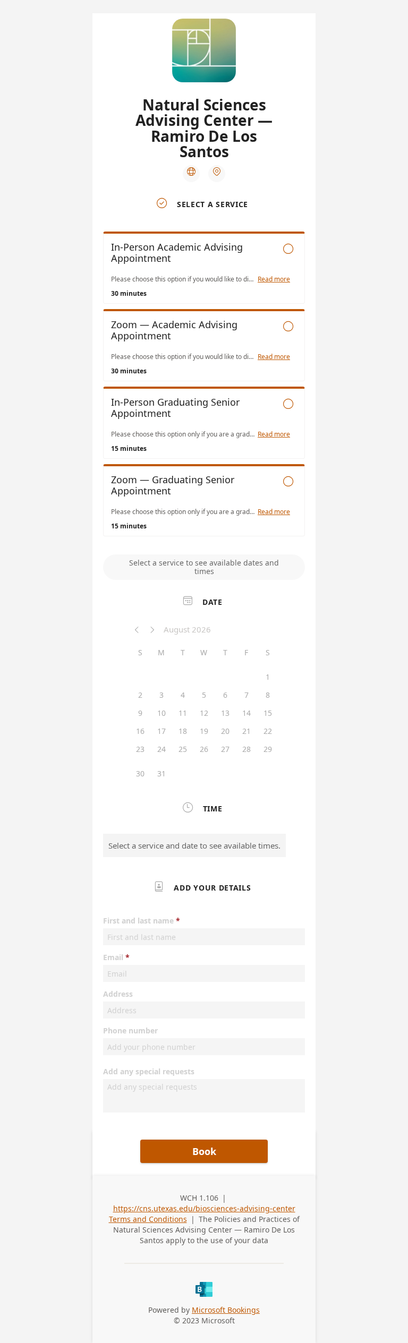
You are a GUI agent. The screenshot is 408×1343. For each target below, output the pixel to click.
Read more (274, 279)
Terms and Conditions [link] (148, 1219)
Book (204, 1151)
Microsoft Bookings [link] (226, 1310)
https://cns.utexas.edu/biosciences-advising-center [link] (204, 1208)
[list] (204, 387)
